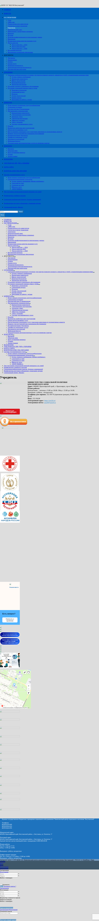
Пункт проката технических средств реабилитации (24, 105)
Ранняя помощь (16, 97)
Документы (11, 58)
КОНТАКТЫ (8, 146)
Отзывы (10, 154)
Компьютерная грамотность (20, 113)
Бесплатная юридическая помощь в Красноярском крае (10, 634)
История (10, 35)
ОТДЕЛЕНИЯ (8, 72)
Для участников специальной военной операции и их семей (22, 192)
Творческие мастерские (19, 84)
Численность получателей (16, 139)
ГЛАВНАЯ (7, 9)
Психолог (15, 94)
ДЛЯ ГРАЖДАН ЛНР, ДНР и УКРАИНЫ (16, 163)
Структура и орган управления (17, 26)
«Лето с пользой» (17, 122)
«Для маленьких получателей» (21, 114)
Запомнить (5, 884)
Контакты (11, 149)
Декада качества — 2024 (19, 45)
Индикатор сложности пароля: (10, 898)
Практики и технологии (19, 90)
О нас (9, 20)
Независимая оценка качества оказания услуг (22, 41)
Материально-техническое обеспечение (20, 52)
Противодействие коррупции (17, 69)
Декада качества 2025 (18, 46)
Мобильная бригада (14, 141)
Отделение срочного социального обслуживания (23, 86)
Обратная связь (12, 150)
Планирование (12, 60)
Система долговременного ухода (22, 124)
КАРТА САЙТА (9, 167)
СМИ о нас (11, 22)
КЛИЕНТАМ (8, 102)
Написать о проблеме (10, 620)
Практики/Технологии (18, 82)
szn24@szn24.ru (50, 403)
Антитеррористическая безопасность (19, 67)
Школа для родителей (18, 80)
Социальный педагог (18, 92)
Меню (2, 215)
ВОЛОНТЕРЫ (8, 159)
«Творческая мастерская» (20, 118)
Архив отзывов (12, 156)
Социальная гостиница (15, 107)
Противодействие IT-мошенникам (18, 109)
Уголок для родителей (19, 96)
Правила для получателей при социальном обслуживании (26, 133)
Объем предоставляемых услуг (17, 130)
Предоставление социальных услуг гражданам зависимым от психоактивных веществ (35, 132)
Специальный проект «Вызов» (13, 207)
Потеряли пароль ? (10, 886)
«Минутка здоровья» (18, 120)
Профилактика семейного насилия (15, 195)
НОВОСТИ (7, 13)
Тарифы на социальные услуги (17, 137)
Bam (92, 860)
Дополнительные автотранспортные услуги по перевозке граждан (28, 143)
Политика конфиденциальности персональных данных (25, 37)
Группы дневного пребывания (21, 77)
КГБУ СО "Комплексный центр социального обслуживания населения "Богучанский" (45, 860)
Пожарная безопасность (15, 65)
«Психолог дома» (17, 116)
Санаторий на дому (18, 183)
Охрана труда (12, 63)
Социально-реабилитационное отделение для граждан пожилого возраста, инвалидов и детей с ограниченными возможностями (48, 75)
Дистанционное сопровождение (18, 111)
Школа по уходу (17, 187)
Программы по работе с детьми (22, 99)
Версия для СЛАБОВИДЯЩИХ (9, 411)
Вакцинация (11, 39)
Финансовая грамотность (20, 79)
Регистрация (4, 872)
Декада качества (13, 43)
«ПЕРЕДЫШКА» (17, 189)
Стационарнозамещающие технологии (20, 179)
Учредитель (11, 28)
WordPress (86, 860)
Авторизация (4, 888)
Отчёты (10, 62)
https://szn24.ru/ (50, 400)
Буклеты (10, 126)
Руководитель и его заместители (18, 24)
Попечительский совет (15, 29)
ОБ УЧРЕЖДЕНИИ (10, 17)
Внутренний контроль (15, 50)
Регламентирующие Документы (18, 135)
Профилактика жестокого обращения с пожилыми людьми (22, 203)
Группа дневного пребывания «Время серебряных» (28, 181)
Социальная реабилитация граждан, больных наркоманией (22, 199)
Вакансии (11, 33)
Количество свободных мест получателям (21, 128)
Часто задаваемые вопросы (16, 152)
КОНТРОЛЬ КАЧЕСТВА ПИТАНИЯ (15, 171)
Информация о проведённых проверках (20, 31)
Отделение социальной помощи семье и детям (22, 88)
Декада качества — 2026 (19, 48)
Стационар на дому (18, 185)
